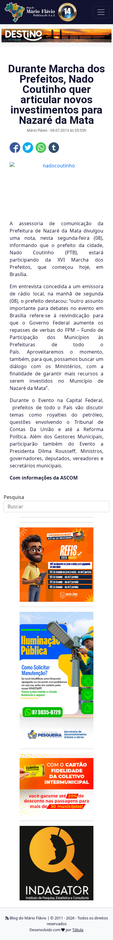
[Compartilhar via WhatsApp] (41, 147)
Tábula (77, 929)
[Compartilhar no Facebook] (15, 147)
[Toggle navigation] (101, 12)
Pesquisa (14, 497)
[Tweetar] (28, 147)
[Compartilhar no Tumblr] (54, 147)
